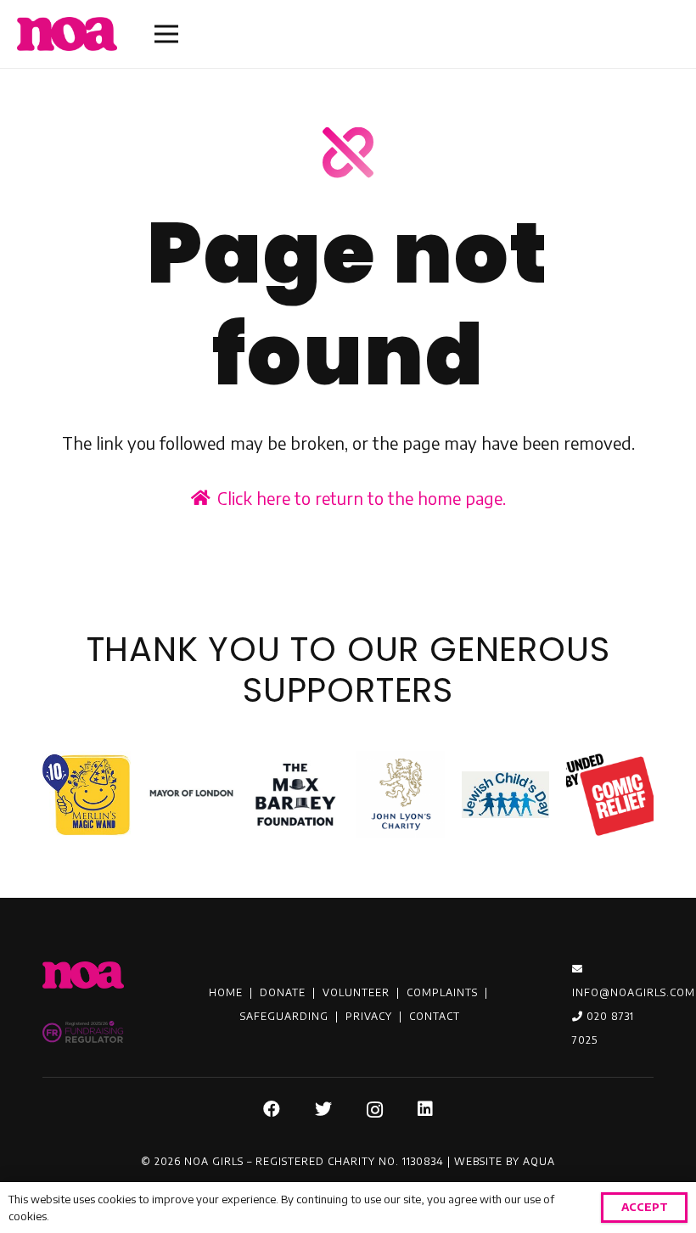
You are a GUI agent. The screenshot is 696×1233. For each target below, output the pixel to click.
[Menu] (166, 34)
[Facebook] (272, 1109)
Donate (283, 992)
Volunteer (356, 992)
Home (226, 992)
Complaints (442, 992)
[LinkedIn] (426, 1109)
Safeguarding (284, 1016)
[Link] (67, 34)
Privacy (368, 1016)
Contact (434, 1016)
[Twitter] (324, 1109)
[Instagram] (375, 1110)
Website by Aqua (504, 1161)
